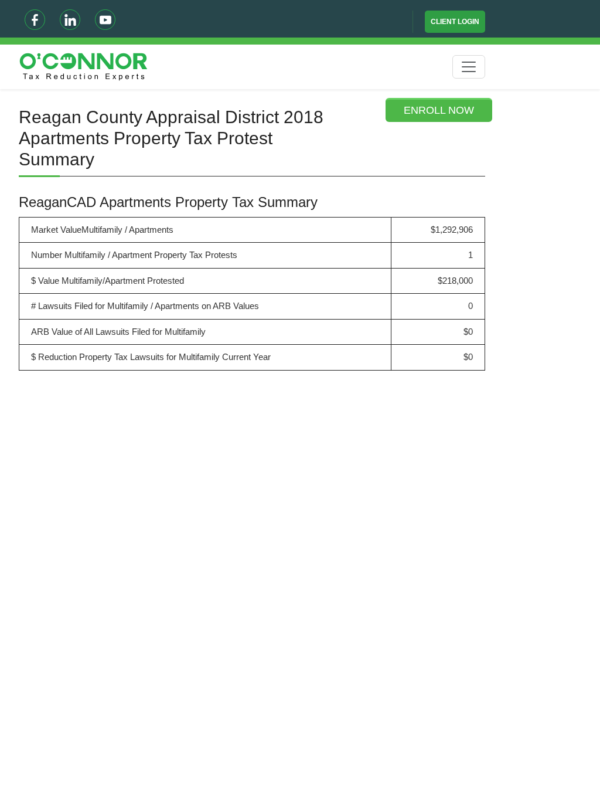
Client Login (455, 22)
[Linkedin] (70, 19)
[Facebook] (35, 19)
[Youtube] (105, 19)
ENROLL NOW (439, 110)
